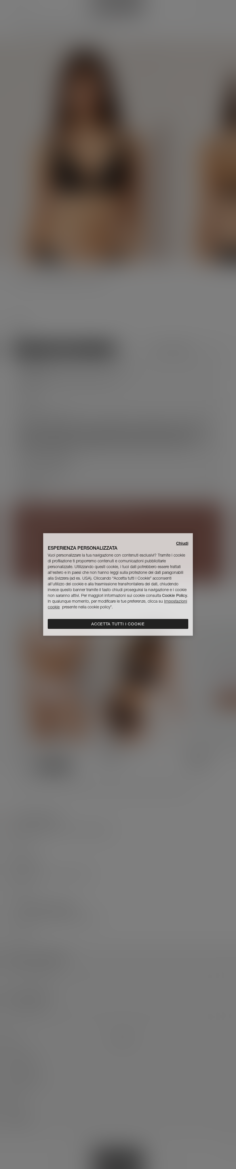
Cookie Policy (174, 595)
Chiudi (182, 543)
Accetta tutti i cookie (117, 624)
